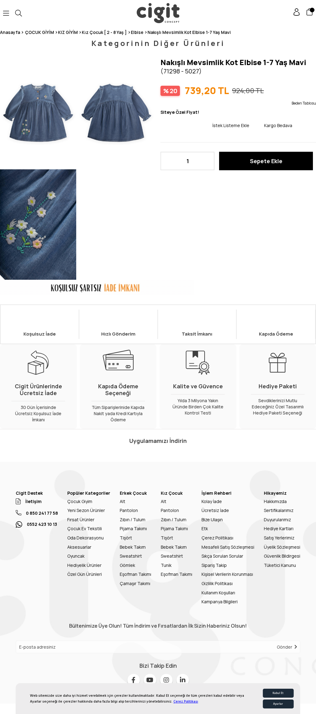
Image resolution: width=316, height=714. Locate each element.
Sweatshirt (131, 556)
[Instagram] (166, 680)
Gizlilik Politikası (217, 583)
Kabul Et (278, 693)
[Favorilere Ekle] (186, 125)
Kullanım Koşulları (218, 593)
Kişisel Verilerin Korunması (227, 574)
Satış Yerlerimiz (279, 538)
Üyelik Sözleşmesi (282, 547)
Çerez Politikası (185, 701)
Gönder (284, 647)
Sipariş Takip (214, 565)
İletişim (33, 501)
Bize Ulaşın (212, 519)
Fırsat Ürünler (80, 519)
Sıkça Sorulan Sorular (222, 556)
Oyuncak (76, 556)
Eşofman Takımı (135, 574)
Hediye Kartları (278, 528)
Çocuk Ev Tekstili (84, 528)
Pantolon (129, 510)
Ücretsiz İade (215, 510)
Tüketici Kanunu (280, 565)
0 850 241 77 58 (42, 513)
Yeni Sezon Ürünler (86, 510)
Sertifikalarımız (278, 510)
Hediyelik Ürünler (84, 565)
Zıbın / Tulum (132, 519)
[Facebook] (133, 680)
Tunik (166, 565)
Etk (205, 528)
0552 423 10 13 (42, 524)
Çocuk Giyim (79, 501)
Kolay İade (212, 501)
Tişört (126, 538)
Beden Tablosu (304, 103)
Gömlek (127, 565)
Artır (206, 161)
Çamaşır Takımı (135, 583)
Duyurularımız (277, 519)
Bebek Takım (133, 547)
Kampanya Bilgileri (220, 602)
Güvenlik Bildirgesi (282, 556)
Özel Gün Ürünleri (84, 574)
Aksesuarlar (79, 547)
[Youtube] (150, 680)
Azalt (168, 161)
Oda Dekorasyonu (85, 538)
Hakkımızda (275, 501)
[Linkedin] (183, 680)
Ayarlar (278, 704)
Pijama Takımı (133, 528)
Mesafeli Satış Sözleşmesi (228, 547)
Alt (122, 501)
